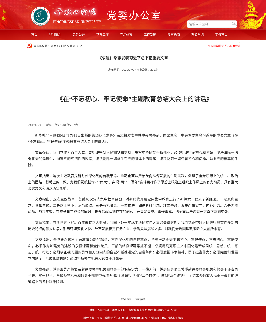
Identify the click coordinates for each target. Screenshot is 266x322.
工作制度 (150, 34)
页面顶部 (139, 299)
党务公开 (78, 34)
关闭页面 (126, 299)
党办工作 (102, 34)
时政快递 (66, 46)
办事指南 (173, 34)
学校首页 (221, 34)
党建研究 (126, 34)
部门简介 (55, 34)
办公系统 (197, 34)
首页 (34, 34)
